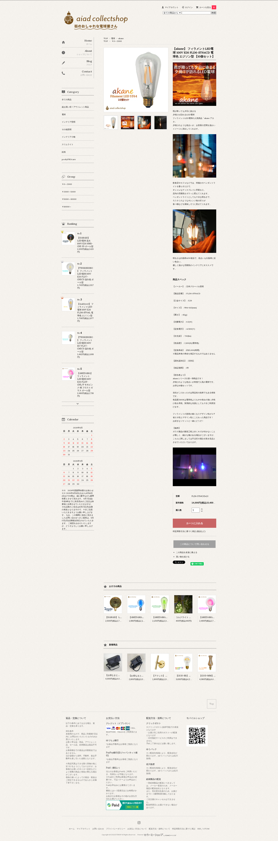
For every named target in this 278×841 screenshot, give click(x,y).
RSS (199, 828)
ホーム (72, 828)
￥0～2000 (117, 41)
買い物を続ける (183, 556)
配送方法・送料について (159, 828)
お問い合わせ (98, 828)
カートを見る (207, 7)
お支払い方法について (137, 828)
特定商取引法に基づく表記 (183, 828)
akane (121, 38)
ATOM (206, 828)
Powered (140, 835)
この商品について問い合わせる (194, 544)
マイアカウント (171, 7)
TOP (106, 38)
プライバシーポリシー (115, 828)
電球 (113, 38)
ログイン (189, 7)
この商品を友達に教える (186, 552)
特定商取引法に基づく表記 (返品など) (189, 531)
